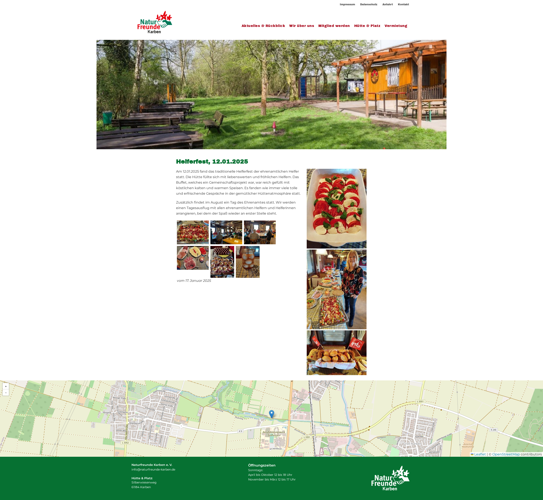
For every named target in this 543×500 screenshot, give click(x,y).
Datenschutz (368, 4)
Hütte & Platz (367, 26)
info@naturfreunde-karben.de (153, 469)
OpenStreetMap (506, 454)
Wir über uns (301, 26)
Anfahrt (387, 4)
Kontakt (403, 4)
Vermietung (396, 26)
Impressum (347, 4)
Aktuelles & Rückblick (263, 26)
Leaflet (479, 454)
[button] (271, 414)
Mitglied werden (334, 26)
